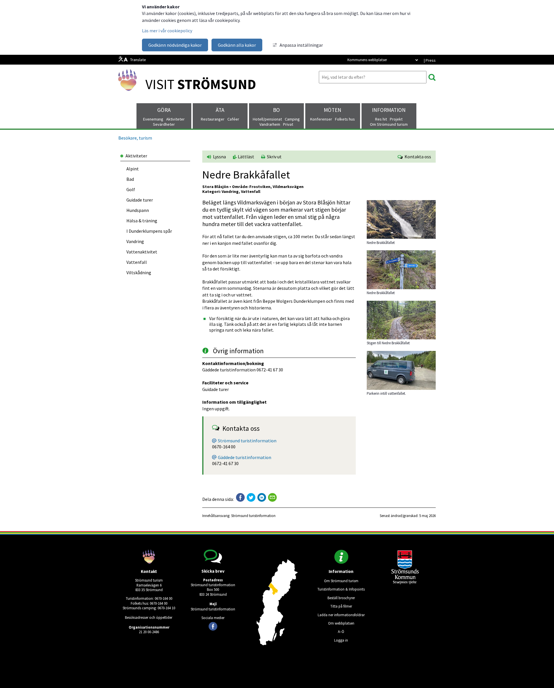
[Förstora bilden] (401, 237)
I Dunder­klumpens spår (149, 231)
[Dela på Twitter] (251, 497)
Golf (130, 189)
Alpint (132, 169)
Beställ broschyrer (341, 597)
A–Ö (341, 631)
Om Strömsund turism (341, 580)
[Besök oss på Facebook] (213, 626)
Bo (276, 109)
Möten (332, 109)
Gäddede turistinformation (244, 457)
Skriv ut (273, 156)
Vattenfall (136, 262)
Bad (130, 179)
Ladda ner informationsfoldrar (341, 614)
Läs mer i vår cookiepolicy (167, 30)
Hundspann (137, 210)
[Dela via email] (272, 497)
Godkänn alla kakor (237, 45)
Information (389, 109)
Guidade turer (139, 200)
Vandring (135, 241)
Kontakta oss (417, 156)
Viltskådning (138, 272)
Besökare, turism (135, 138)
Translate (138, 59)
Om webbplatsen (341, 623)
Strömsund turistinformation (247, 440)
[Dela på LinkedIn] (261, 497)
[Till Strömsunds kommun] (405, 583)
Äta (220, 109)
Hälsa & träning (141, 220)
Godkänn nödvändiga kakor (175, 45)
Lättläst (245, 156)
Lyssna (219, 156)
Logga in (341, 640)
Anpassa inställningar (301, 45)
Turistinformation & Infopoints (341, 589)
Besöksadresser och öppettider (148, 617)
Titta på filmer (341, 606)
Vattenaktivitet (141, 252)
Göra (164, 109)
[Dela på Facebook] (240, 497)
